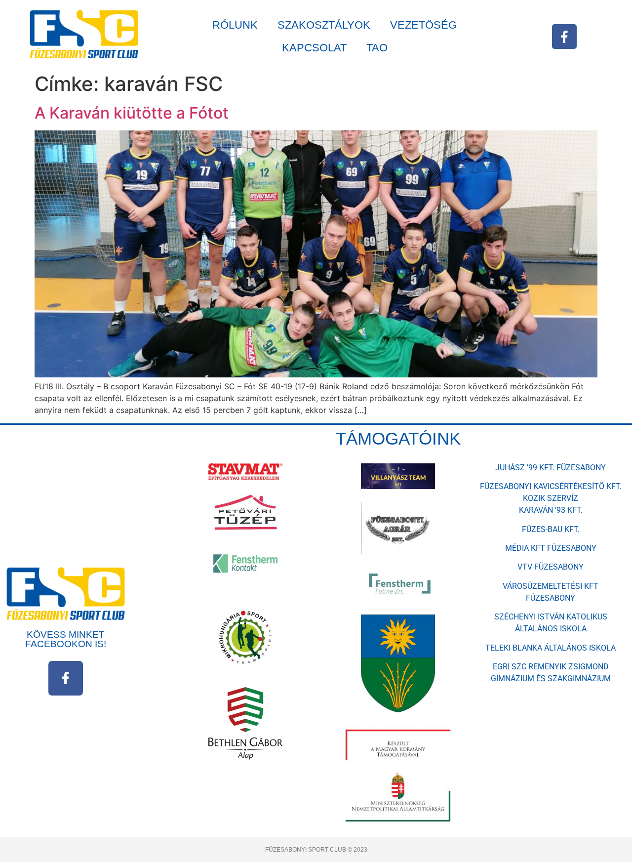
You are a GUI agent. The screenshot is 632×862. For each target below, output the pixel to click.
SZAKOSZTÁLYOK (323, 25)
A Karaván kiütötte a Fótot (132, 113)
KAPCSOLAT (314, 47)
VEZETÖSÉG (423, 25)
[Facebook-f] (564, 36)
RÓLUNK (235, 25)
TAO (377, 47)
